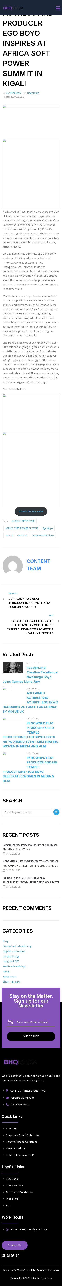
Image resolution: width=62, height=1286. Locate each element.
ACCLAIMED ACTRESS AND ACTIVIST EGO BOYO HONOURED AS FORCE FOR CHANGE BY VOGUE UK (30, 702)
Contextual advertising (17, 946)
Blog (5, 941)
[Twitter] (13, 1255)
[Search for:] (27, 812)
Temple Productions (43, 535)
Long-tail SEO (11, 961)
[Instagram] (17, 1255)
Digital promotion (14, 951)
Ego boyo (48, 528)
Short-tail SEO (11, 981)
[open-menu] (58, 8)
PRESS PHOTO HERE (31, 511)
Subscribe (31, 1036)
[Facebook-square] (8, 1255)
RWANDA (22, 535)
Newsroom (33, 92)
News (6, 971)
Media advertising (14, 966)
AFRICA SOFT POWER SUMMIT (21, 528)
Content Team (14, 92)
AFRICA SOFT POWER (23, 521)
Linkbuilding (11, 956)
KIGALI (8, 535)
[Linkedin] (3, 1255)
